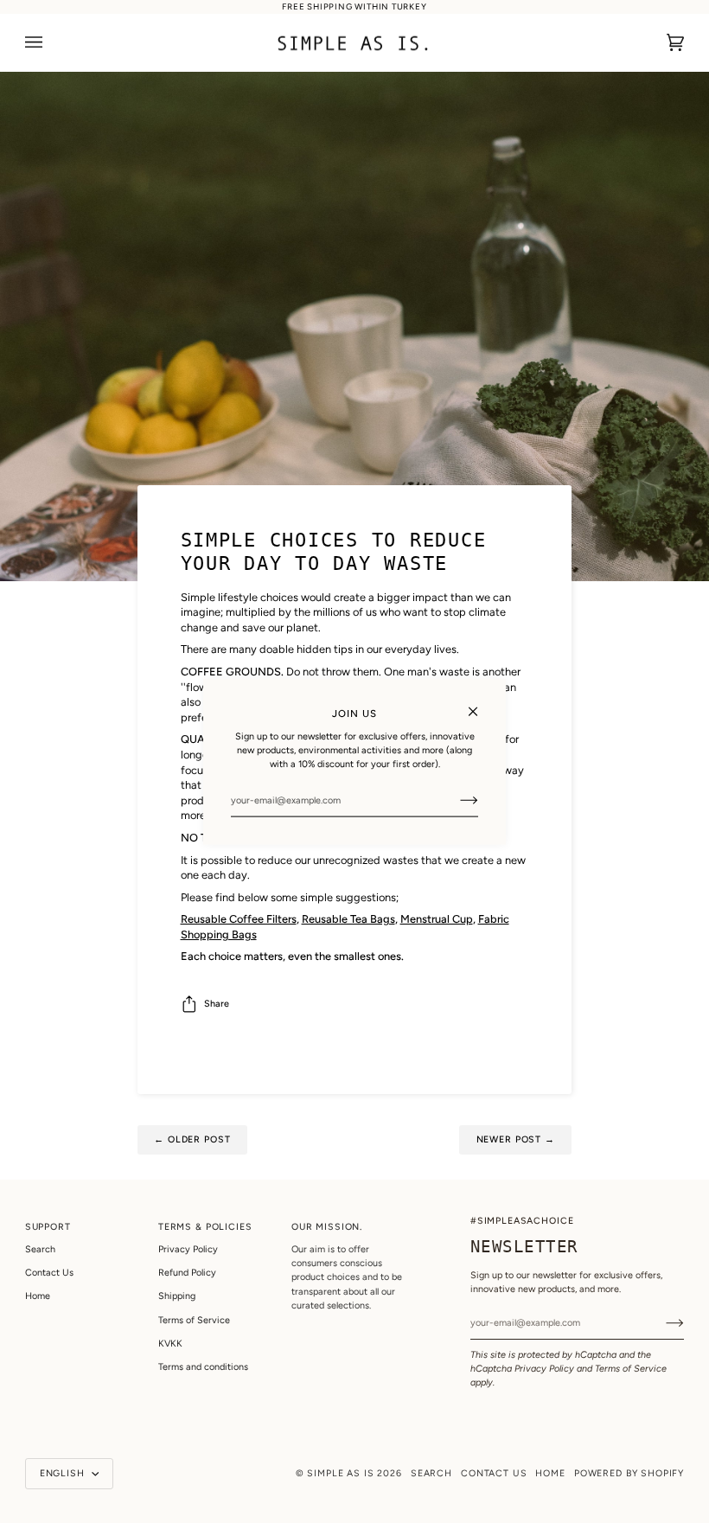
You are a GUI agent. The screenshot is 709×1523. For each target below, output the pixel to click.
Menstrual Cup (436, 918)
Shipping (176, 1296)
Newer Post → (515, 1139)
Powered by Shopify (629, 1473)
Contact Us (49, 1272)
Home (37, 1296)
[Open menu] (51, 43)
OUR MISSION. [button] (326, 1226)
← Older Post (192, 1139)
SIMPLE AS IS (340, 1473)
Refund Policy (187, 1272)
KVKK (170, 1343)
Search (40, 1249)
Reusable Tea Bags (348, 918)
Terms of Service (631, 1368)
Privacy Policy (544, 1368)
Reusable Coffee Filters (239, 918)
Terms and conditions (203, 1367)
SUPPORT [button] (48, 1226)
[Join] (455, 800)
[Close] (480, 703)
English (64, 1473)
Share (216, 1003)
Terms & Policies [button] (205, 1226)
